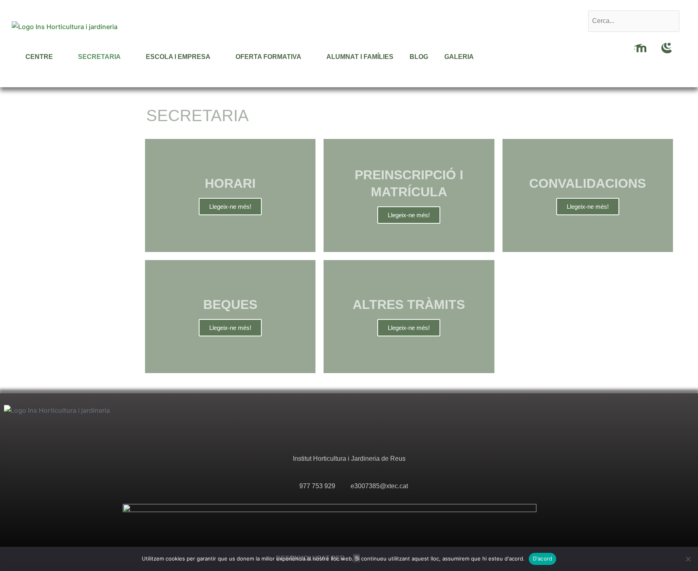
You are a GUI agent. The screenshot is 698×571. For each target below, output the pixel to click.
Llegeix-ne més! (230, 206)
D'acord (543, 558)
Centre (39, 56)
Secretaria (99, 56)
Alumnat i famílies (359, 56)
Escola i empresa (178, 56)
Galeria (459, 56)
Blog (419, 56)
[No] (688, 559)
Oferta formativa (268, 56)
